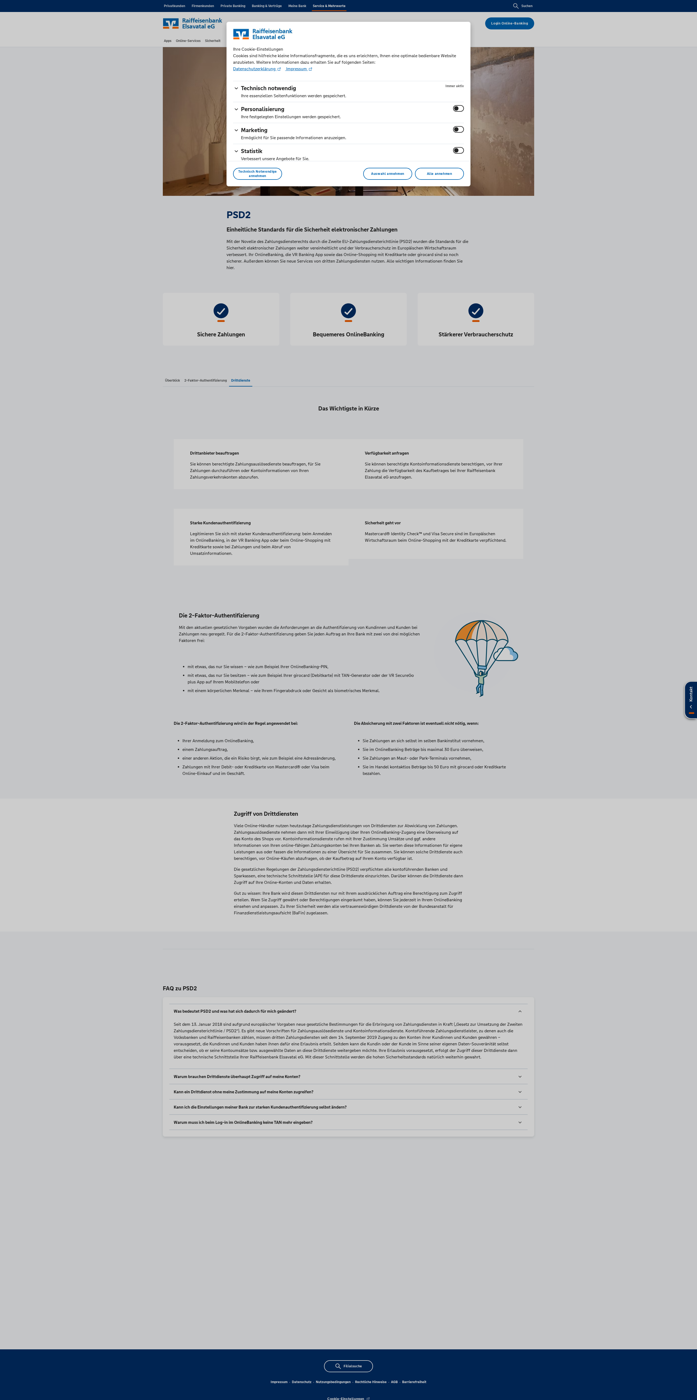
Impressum (296, 68)
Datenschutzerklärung (255, 68)
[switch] (458, 108)
